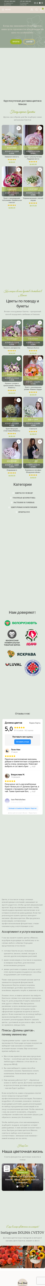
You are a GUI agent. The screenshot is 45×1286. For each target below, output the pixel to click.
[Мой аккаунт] (31, 9)
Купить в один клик (12, 152)
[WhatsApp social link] (37, 3)
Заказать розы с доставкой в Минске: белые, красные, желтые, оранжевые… (22, 1179)
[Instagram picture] (11, 1257)
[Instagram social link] (34, 3)
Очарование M (12, 470)
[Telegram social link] (39, 3)
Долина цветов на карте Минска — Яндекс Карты (22, 813)
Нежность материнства (11, 348)
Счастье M (33, 429)
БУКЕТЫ (15, 42)
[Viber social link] (42, 3)
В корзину (12, 148)
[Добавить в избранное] (19, 128)
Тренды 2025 (23, 1172)
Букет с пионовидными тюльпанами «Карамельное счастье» (12, 200)
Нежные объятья (33, 348)
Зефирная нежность (12, 157)
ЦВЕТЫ (29, 42)
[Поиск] (36, 9)
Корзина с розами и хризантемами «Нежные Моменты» (11, 385)
